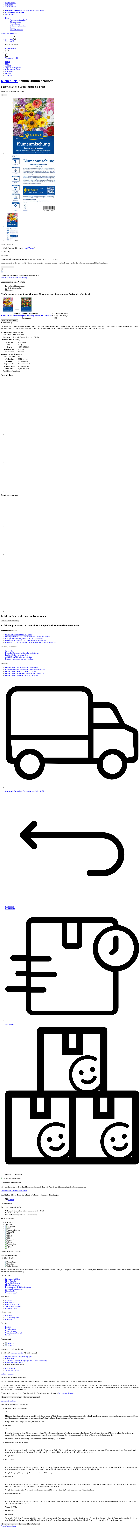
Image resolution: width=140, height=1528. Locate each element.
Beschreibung (7, 323)
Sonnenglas (9, 651)
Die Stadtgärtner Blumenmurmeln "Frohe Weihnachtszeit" (25, 669)
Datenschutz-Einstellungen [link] (14, 1364)
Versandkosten (15, 24)
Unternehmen (10, 1368)
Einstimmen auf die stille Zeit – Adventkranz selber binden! (25, 640)
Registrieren (9, 1302)
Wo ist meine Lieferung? (13, 1306)
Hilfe (7, 18)
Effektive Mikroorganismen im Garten (18, 635)
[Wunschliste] (7, 52)
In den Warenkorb (7, 267)
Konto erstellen (10, 48)
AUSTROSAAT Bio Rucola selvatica (18, 657)
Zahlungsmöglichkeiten (18, 26)
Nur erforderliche (16, 1397)
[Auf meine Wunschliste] (2, 269)
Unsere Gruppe (10, 1331)
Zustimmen (5, 1397)
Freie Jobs (8, 1335)
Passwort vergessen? (12, 1304)
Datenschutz (9, 1359)
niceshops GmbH (17, 1353)
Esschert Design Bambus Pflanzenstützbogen (20, 671)
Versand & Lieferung (12, 1283)
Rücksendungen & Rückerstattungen (18, 1287)
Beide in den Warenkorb (9, 320)
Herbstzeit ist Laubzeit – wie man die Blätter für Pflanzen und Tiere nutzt (30, 642)
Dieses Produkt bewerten (10, 621)
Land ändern (18, 1349)
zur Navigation (10, 3)
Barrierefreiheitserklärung (14, 1362)
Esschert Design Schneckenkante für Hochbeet (21, 667)
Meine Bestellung (11, 1281)
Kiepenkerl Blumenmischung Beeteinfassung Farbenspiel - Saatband (26, 316)
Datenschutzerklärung (66, 1393)
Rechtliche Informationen (11, 371)
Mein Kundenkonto (12, 1285)
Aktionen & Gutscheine (13, 1289)
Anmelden (8, 1300)
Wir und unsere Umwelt (13, 1333)
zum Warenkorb (10, 7)
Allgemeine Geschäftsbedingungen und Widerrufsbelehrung (26, 1360)
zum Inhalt (9, 5)
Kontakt (12, 28)
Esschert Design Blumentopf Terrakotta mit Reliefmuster (24, 673)
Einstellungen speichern (9, 1524)
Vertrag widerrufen (7, 1374)
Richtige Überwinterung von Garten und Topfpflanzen (24, 639)
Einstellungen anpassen (31, 1397)
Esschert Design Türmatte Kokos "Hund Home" (22, 675)
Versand (9, 14)
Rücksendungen (15, 22)
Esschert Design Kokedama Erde (16, 655)
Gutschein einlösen (11, 1308)
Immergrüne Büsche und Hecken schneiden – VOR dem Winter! (27, 637)
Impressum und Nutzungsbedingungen (18, 1357)
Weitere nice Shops (11, 1370)
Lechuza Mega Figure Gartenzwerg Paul (19, 659)
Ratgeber (8, 1316)
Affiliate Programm (12, 1318)
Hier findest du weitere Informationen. (14, 1191)
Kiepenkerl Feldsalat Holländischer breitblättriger (22, 653)
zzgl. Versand (29, 248)
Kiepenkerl (9, 81)
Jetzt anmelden (10, 41)
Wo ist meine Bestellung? (18, 20)
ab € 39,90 (24, 10)
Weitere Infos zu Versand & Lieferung (14, 277)
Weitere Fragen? (11, 1293)
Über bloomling (10, 1329)
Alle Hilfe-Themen (16, 30)
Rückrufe (8, 1319)
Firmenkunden (10, 1291)
